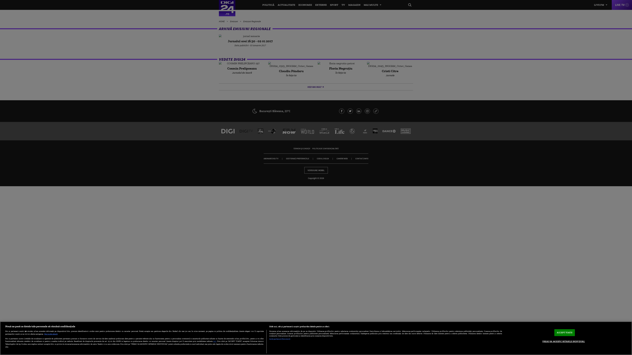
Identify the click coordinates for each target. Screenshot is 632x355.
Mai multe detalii (51, 334)
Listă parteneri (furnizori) (279, 339)
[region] (316, 338)
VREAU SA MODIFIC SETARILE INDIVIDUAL (563, 341)
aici (214, 341)
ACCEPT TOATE (564, 332)
